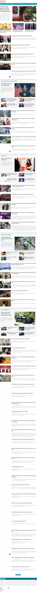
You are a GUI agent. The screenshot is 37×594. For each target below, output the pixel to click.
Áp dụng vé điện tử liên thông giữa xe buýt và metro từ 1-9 (7, 239)
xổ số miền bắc (22, 585)
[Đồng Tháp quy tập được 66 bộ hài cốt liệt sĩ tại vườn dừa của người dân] (5, 432)
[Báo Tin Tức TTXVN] (12, 385)
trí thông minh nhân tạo (14, 582)
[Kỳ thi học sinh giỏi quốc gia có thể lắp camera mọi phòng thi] (5, 396)
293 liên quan (16, 72)
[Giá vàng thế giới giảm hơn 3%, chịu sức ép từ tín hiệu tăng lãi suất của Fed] (5, 460)
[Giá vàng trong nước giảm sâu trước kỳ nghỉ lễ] (5, 414)
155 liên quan (17, 432)
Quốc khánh (27, 582)
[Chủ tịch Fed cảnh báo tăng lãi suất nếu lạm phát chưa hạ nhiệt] (30, 26)
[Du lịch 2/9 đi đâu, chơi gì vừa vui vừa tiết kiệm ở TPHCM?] (21, 175)
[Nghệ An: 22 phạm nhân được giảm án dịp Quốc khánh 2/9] (5, 506)
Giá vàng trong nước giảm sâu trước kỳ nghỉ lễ (20, 411)
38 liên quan (16, 359)
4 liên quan (17, 478)
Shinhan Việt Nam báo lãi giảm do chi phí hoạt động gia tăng (22, 512)
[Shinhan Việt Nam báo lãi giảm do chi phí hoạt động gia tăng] (5, 515)
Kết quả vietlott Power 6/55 (3, 585)
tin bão (35, 582)
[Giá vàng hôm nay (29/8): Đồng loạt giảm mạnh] (5, 293)
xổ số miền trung (9, 585)
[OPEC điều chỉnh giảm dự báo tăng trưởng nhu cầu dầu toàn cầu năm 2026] (5, 451)
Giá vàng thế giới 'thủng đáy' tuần (17, 466)
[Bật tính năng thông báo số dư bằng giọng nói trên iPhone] (21, 258)
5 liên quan (11, 254)
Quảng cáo (1, 591)
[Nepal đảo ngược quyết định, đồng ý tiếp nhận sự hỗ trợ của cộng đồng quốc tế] (24, 14)
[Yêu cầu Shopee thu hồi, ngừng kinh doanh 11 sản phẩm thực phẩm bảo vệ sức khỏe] (5, 423)
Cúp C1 (9, 582)
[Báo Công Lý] (12, 504)
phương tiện (26, 583)
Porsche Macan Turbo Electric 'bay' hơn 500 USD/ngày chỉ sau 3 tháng (6, 314)
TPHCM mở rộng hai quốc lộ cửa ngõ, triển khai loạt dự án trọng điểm (24, 136)
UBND (24, 582)
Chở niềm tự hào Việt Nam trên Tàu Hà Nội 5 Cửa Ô (21, 484)
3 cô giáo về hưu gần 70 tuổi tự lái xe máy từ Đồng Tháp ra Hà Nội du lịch (12, 174)
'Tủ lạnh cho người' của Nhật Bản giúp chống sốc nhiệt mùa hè (22, 54)
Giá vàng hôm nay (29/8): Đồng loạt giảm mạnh (20, 290)
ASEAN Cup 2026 (7, 583)
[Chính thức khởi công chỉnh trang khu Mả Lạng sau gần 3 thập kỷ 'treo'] (5, 369)
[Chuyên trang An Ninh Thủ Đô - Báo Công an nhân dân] (1, 241)
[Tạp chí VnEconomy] (0, 33)
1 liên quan (5, 161)
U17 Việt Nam (34, 583)
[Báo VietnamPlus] (8, 107)
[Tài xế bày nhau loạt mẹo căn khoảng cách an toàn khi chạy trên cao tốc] (5, 284)
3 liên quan (16, 385)
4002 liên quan (16, 513)
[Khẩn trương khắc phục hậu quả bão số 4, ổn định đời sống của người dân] (5, 533)
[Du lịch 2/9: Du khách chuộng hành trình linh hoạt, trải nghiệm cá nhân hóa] (5, 130)
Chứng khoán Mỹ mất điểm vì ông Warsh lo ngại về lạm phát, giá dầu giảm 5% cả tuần (29, 105)
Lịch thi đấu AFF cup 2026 (20, 582)
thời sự (19, 583)
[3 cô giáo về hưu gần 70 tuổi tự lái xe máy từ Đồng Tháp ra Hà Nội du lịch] (3, 175)
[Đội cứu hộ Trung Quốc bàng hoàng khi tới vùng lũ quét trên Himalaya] (5, 74)
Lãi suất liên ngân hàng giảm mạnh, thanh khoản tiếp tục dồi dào (12, 105)
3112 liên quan (7, 86)
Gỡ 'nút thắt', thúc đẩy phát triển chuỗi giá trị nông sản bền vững (23, 439)
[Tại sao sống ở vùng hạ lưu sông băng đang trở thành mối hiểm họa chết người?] (5, 113)
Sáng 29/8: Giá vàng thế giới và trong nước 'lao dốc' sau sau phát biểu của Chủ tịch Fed (30, 99)
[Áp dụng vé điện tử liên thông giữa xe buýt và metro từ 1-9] (25, 244)
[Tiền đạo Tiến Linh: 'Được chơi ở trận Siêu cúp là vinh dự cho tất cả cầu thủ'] (5, 149)
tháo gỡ (33, 585)
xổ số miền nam (2, 583)
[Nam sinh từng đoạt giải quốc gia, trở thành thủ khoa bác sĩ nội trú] (21, 180)
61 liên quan (5, 241)
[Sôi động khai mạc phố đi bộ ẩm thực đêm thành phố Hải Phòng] (5, 551)
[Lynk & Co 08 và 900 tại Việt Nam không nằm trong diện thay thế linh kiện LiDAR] (21, 328)
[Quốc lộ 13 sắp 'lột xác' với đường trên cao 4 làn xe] (5, 569)
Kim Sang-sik (11, 584)
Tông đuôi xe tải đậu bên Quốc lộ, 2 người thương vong (21, 539)
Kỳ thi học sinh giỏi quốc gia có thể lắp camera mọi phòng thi (22, 393)
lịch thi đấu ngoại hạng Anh (28, 585)
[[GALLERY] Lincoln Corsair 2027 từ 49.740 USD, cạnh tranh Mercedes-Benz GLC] (5, 66)
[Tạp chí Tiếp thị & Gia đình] (7, 254)
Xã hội (5, 582)
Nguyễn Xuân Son (33, 584)
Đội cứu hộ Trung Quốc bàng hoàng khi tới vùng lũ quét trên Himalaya (24, 71)
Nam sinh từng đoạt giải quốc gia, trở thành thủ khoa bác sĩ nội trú (30, 179)
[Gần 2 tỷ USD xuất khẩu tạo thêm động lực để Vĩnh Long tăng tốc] (5, 560)
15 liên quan (29, 175)
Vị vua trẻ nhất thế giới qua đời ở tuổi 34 (19, 521)
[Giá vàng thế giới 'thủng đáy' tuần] (5, 469)
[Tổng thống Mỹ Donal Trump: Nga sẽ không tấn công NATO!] (5, 39)
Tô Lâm (15, 584)
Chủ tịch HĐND (22, 583)
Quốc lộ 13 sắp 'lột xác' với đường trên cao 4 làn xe (21, 566)
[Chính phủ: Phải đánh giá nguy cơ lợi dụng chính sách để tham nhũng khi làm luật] (5, 478)
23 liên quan (30, 254)
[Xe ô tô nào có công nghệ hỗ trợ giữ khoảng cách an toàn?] (21, 334)
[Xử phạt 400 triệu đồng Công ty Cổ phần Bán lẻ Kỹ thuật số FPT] (5, 197)
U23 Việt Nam (13, 585)
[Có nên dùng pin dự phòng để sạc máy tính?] (3, 253)
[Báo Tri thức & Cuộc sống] (13, 65)
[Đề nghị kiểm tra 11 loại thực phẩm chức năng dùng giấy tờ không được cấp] (5, 360)
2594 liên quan (16, 37)
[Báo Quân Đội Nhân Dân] (13, 432)
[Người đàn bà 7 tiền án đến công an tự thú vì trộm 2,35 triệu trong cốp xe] (5, 302)
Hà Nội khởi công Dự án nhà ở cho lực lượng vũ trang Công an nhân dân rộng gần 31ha (12, 99)
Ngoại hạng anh (29, 584)
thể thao (11, 583)
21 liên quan (16, 224)
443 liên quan (29, 330)
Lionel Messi (18, 584)
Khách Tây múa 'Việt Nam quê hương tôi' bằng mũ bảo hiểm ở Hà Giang (12, 179)
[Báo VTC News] (13, 55)
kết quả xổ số (2, 582)
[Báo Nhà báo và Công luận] (13, 394)
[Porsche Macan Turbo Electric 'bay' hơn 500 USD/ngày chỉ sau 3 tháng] (25, 319)
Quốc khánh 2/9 (18, 585)
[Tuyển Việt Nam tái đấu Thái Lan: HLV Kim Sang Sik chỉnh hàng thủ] (18, 26)
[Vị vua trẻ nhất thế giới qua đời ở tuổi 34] (5, 524)
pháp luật (13, 583)
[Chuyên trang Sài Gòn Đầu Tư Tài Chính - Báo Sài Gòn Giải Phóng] (2, 86)
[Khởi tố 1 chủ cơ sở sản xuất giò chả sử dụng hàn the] (5, 341)
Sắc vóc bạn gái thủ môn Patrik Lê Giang (18, 347)
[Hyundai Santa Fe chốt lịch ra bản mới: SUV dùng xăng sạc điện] (3, 334)
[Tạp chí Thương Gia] (25, 330)
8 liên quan (17, 65)
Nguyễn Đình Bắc (2, 584)
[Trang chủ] (3, 1)
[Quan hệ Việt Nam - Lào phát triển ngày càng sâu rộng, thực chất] (5, 387)
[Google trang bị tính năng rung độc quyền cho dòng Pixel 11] (21, 253)
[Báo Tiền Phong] (12, 72)
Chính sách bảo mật (2, 590)
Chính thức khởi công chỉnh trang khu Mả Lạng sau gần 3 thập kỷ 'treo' (24, 366)
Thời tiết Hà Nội (31, 582)
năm (7, 582)
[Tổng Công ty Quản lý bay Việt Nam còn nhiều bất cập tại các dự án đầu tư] (5, 378)
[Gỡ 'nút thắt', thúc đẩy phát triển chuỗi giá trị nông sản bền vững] (5, 442)
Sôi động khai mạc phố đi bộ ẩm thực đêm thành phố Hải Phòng (23, 548)
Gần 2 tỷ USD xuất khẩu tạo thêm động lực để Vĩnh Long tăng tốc (23, 557)
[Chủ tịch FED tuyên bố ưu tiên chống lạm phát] (25, 90)
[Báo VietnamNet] (13, 32)
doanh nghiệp (30, 583)
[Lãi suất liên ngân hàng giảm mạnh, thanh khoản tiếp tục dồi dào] (3, 105)
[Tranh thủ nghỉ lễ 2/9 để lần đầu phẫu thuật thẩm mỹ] (5, 48)
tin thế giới (21, 584)
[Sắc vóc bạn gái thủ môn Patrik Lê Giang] (5, 351)
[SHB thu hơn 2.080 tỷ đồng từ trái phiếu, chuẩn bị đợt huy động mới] (5, 497)
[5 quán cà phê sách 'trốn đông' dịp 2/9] (25, 165)
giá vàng (17, 583)
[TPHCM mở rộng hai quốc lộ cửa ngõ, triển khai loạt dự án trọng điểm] (5, 139)
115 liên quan (16, 367)
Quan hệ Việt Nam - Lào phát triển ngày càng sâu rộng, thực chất (23, 384)
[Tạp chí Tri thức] (12, 46)
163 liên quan (29, 259)
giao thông (25, 584)
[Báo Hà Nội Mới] (26, 32)
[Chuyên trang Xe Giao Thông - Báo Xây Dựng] (8, 329)
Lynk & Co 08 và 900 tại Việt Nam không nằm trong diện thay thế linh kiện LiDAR (30, 328)
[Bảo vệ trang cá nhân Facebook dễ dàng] (3, 258)
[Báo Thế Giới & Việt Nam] (7, 259)
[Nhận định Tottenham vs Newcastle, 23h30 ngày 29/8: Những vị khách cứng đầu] (5, 215)
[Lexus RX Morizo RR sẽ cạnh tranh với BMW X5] (3, 328)
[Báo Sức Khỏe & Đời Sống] (12, 302)
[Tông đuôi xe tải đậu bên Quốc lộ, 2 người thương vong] (5, 542)
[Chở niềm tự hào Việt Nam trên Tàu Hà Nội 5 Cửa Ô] (5, 488)
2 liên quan (17, 148)
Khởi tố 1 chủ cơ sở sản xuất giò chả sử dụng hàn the (21, 338)
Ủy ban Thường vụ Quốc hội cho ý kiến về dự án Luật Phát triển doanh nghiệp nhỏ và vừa (5, 31)
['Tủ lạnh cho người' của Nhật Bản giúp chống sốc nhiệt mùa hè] (5, 57)
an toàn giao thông (7, 584)
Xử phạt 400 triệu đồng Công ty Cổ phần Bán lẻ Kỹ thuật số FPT (23, 194)
